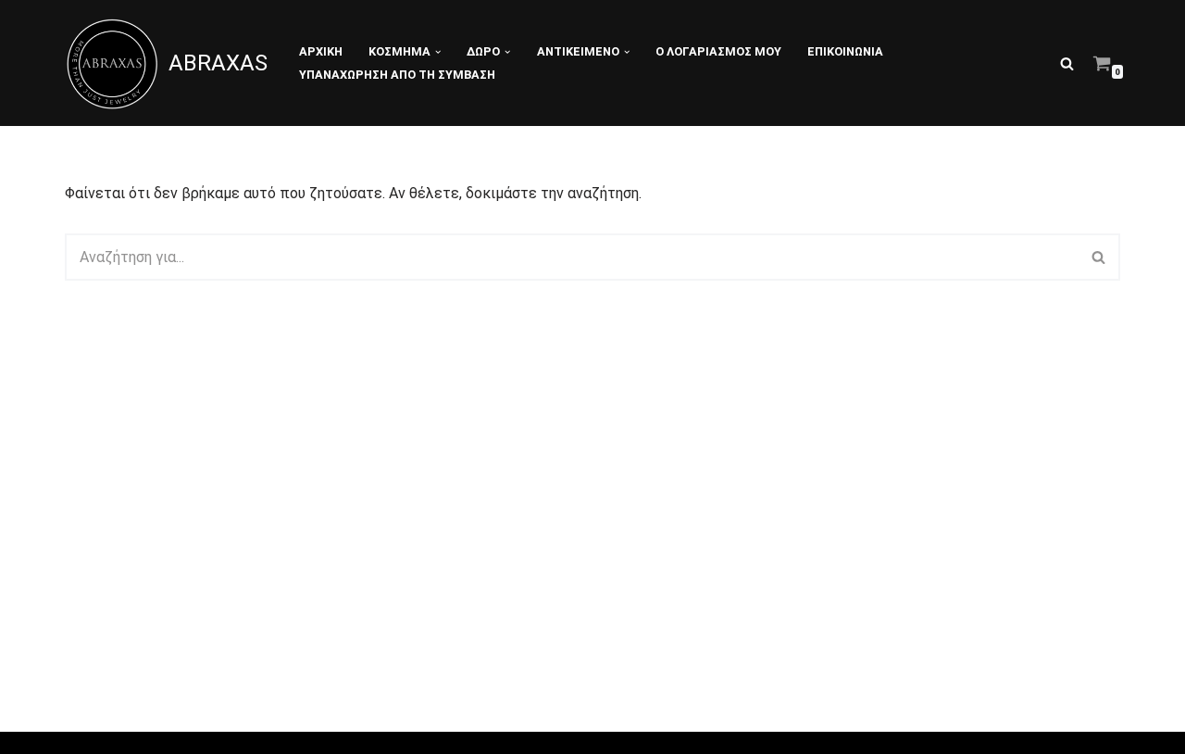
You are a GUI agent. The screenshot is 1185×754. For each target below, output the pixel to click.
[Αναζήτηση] (1067, 63)
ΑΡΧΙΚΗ (321, 51)
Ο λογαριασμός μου (718, 51)
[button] (438, 52)
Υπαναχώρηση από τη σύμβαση (397, 75)
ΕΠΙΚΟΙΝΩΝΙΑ (845, 51)
